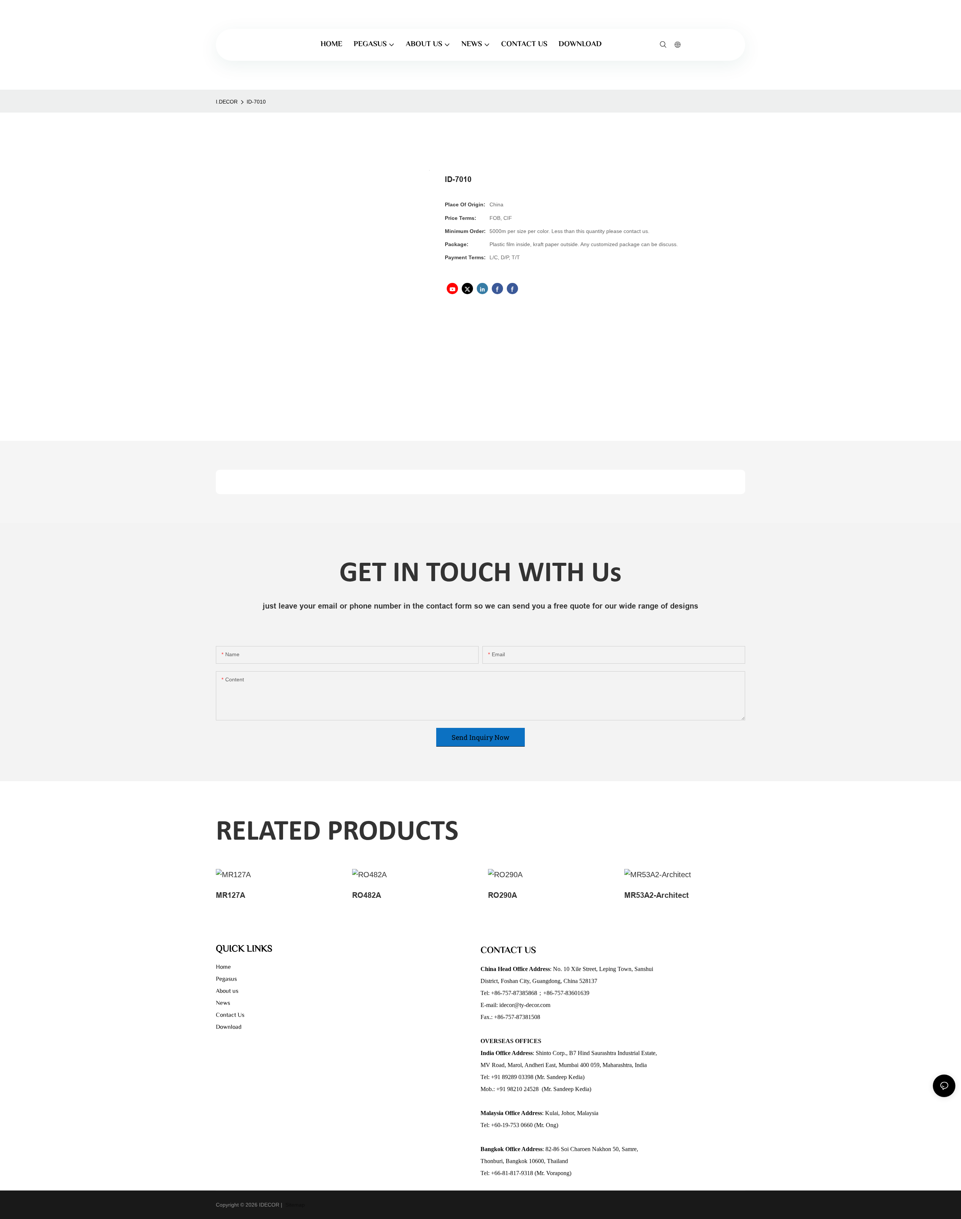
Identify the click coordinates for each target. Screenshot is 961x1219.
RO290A (502, 895)
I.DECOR (227, 102)
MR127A (230, 895)
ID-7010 (256, 102)
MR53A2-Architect (656, 895)
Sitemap (294, 1205)
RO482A (366, 895)
